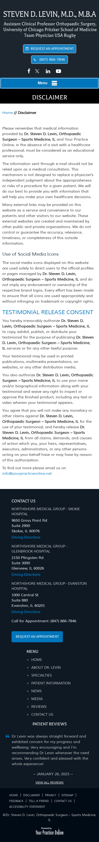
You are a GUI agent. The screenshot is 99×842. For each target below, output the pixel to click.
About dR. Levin (46, 667)
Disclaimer (31, 795)
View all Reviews (49, 782)
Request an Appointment (37, 637)
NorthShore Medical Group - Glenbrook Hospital (39, 549)
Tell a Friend (39, 801)
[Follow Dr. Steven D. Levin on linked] (47, 71)
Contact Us (23, 501)
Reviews (39, 707)
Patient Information (51, 683)
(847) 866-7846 (52, 59)
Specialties (41, 675)
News (36, 691)
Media (37, 699)
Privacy (50, 795)
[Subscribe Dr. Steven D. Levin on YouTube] (57, 71)
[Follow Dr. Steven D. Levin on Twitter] (37, 69)
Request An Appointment (52, 49)
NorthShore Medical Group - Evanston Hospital (49, 586)
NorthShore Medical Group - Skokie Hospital (46, 511)
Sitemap (67, 795)
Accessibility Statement (27, 807)
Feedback (16, 801)
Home (7, 112)
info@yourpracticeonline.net (27, 473)
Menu (42, 83)
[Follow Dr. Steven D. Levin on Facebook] (28, 71)
